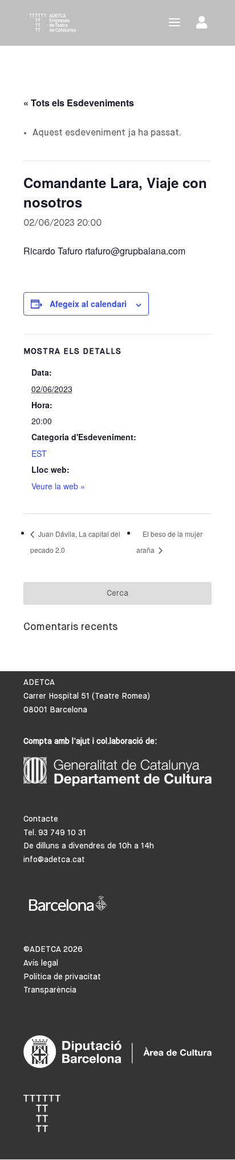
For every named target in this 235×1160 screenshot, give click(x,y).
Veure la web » (58, 486)
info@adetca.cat (54, 860)
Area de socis (204, 25)
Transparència (49, 990)
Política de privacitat (62, 977)
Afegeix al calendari (88, 303)
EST (39, 453)
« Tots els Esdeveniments (78, 102)
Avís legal (40, 963)
